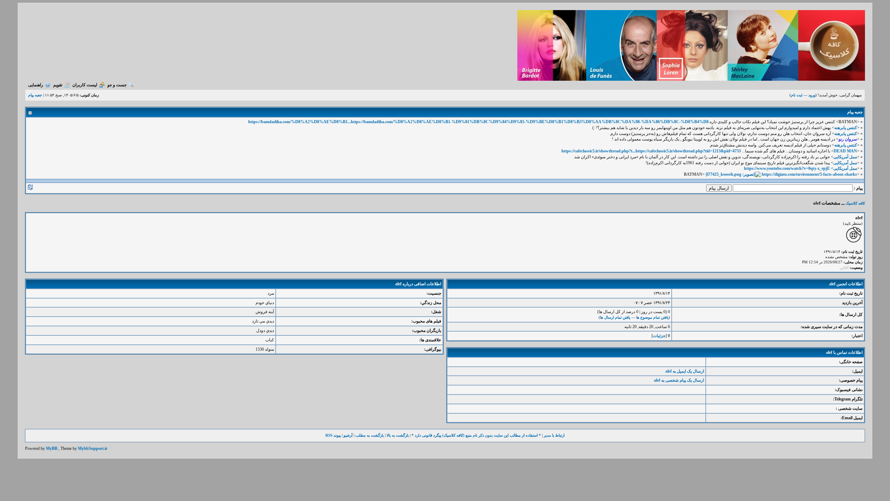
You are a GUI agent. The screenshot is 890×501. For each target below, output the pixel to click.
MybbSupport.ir (92, 448)
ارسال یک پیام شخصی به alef (679, 380)
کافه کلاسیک (855, 203)
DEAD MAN (845, 151)
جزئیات (659, 335)
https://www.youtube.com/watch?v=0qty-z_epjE (787, 168)
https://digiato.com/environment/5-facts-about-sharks (809, 174)
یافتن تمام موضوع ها (652, 317)
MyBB (51, 448)
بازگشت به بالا (398, 435)
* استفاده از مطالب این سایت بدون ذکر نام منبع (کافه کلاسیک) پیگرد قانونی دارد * (476, 435)
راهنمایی (35, 84)
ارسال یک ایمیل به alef (684, 371)
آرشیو (348, 435)
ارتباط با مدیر (554, 435)
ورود (811, 95)
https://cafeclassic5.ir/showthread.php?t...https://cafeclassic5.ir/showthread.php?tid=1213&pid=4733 (651, 151)
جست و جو (117, 84)
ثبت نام (796, 95)
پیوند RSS (333, 435)
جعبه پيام (35, 95)
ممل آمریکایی (845, 156)
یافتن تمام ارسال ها (615, 317)
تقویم (57, 84)
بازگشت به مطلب (369, 435)
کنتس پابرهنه (845, 127)
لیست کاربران (84, 84)
